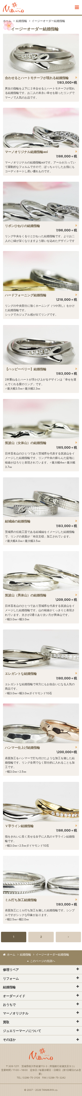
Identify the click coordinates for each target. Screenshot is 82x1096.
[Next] (68, 937)
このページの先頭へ (42, 961)
